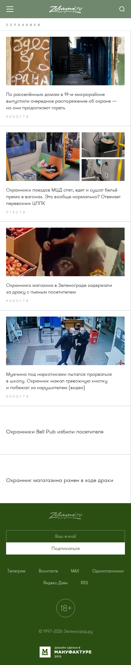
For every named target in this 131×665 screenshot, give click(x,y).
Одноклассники (108, 571)
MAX (75, 571)
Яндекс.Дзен (55, 583)
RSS (84, 583)
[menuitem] (16, 571)
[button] (65, 548)
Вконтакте (48, 571)
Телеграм (16, 571)
